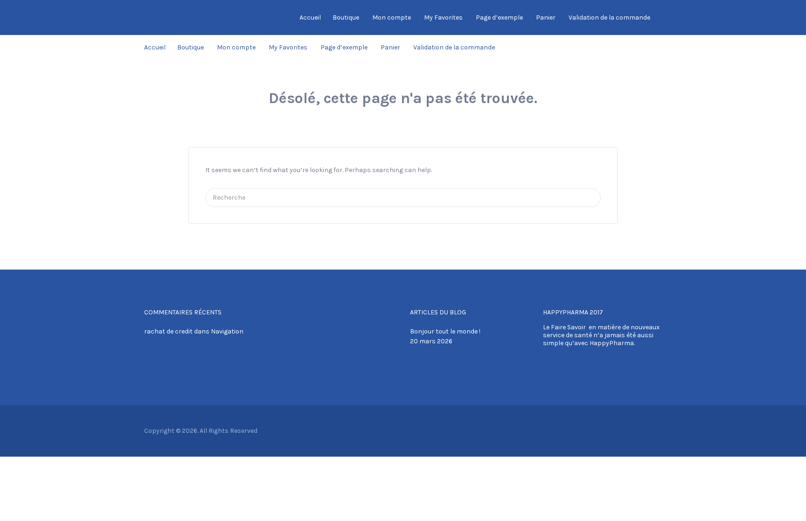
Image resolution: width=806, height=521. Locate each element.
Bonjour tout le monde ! (445, 331)
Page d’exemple (499, 17)
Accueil (310, 17)
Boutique (346, 17)
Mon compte (391, 17)
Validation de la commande (609, 17)
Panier (546, 17)
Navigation (227, 331)
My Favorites (443, 17)
